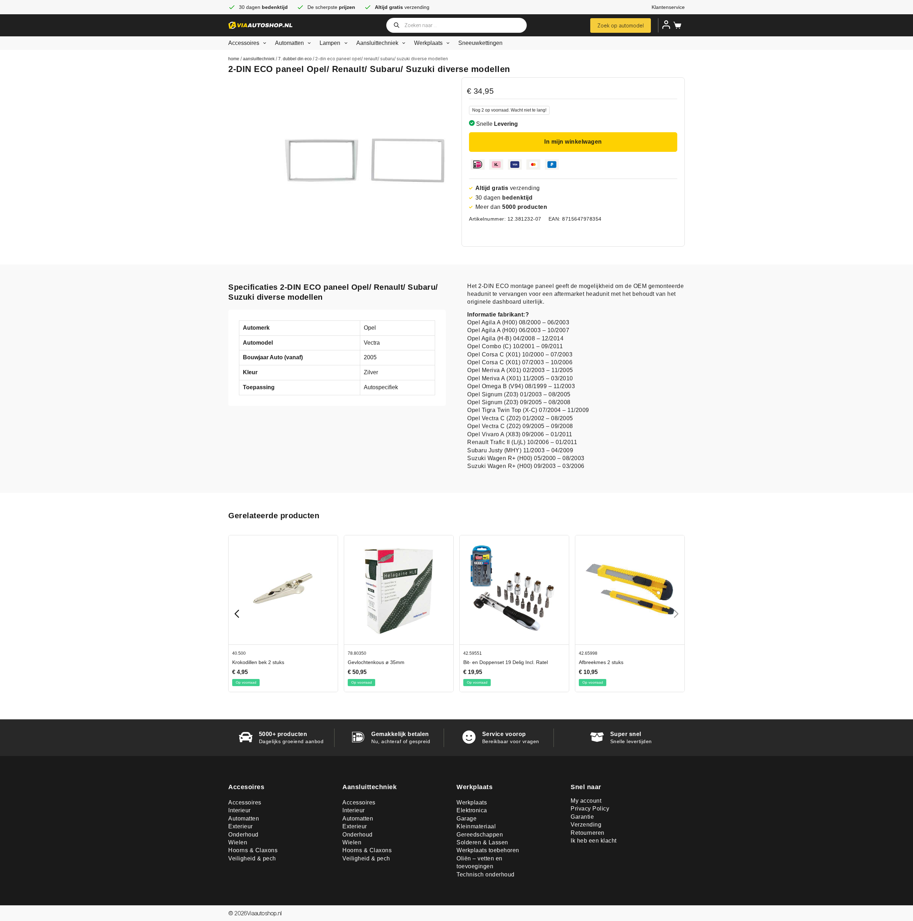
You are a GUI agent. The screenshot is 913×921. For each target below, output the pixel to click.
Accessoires (243, 43)
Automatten (289, 43)
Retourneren (588, 833)
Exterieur (240, 826)
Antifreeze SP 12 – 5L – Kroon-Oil (377, 662)
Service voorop (504, 734)
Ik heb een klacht (594, 841)
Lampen (330, 43)
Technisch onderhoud (485, 874)
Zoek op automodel (620, 25)
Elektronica (471, 810)
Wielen (237, 842)
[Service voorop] (469, 737)
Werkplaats (428, 43)
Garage (466, 818)
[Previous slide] (236, 613)
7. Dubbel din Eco (295, 58)
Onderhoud (243, 835)
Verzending (586, 825)
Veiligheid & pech (252, 858)
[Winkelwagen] (675, 25)
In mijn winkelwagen (573, 142)
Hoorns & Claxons (252, 850)
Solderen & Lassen (482, 842)
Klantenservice (668, 7)
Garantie (582, 817)
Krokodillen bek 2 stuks (481, 662)
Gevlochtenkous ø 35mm (598, 662)
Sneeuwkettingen (480, 43)
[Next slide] (676, 613)
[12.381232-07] (364, 160)
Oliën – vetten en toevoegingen (479, 862)
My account (586, 801)
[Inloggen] (666, 24)
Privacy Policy (590, 809)
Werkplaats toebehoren (487, 850)
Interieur (239, 810)
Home (233, 58)
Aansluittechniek (377, 43)
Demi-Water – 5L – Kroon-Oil (256, 662)
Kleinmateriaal (476, 826)
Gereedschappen (479, 835)
